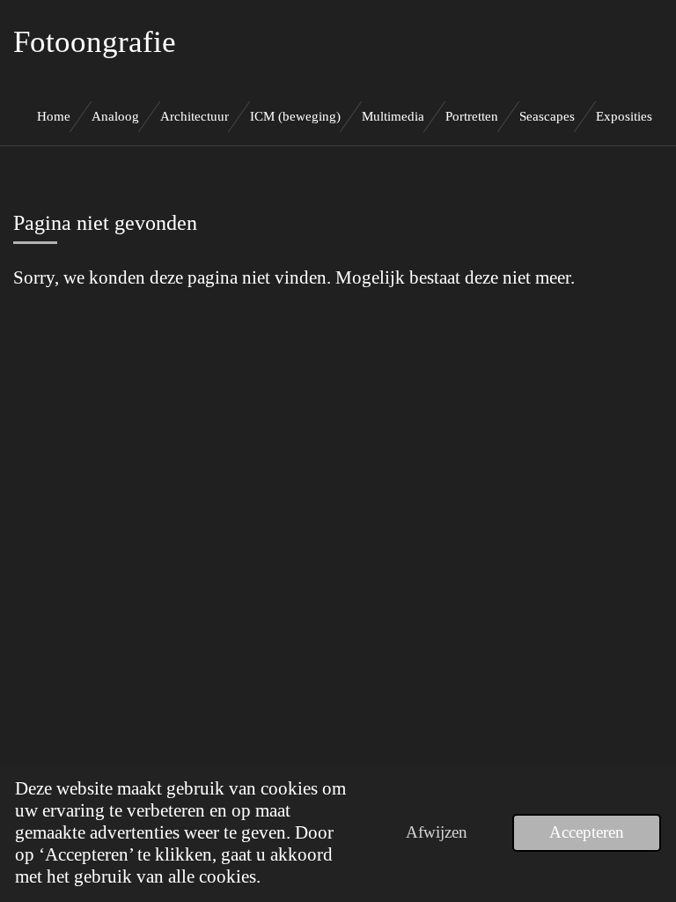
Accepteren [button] (586, 832)
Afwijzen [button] (436, 832)
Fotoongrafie (94, 42)
